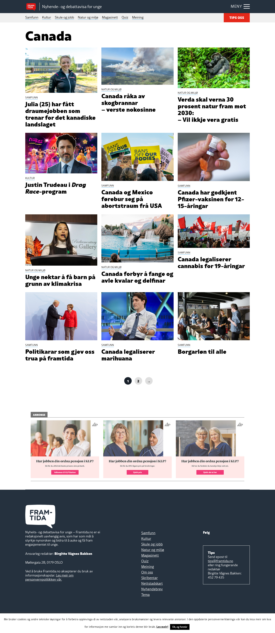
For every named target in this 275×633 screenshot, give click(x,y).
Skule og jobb (64, 17)
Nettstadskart (152, 583)
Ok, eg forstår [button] (179, 627)
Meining (137, 17)
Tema (145, 594)
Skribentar (149, 577)
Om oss (147, 572)
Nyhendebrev (152, 589)
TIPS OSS (236, 17)
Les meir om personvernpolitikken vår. (49, 577)
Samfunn (31, 17)
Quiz (125, 17)
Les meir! (162, 626)
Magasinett (110, 17)
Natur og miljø (88, 17)
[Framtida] (32, 7)
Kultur (46, 17)
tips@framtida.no (220, 561)
